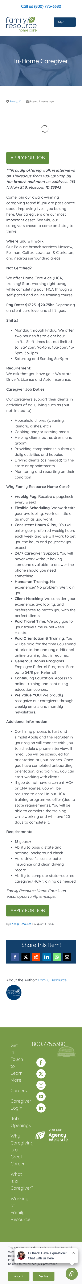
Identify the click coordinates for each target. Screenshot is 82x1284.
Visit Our (58, 1135)
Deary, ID (15, 101)
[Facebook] (41, 1062)
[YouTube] (41, 1096)
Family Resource (20, 923)
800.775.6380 (48, 1044)
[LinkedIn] (41, 1108)
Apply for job (28, 158)
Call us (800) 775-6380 (41, 6)
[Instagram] (41, 1085)
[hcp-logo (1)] (66, 1048)
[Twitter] (41, 1073)
